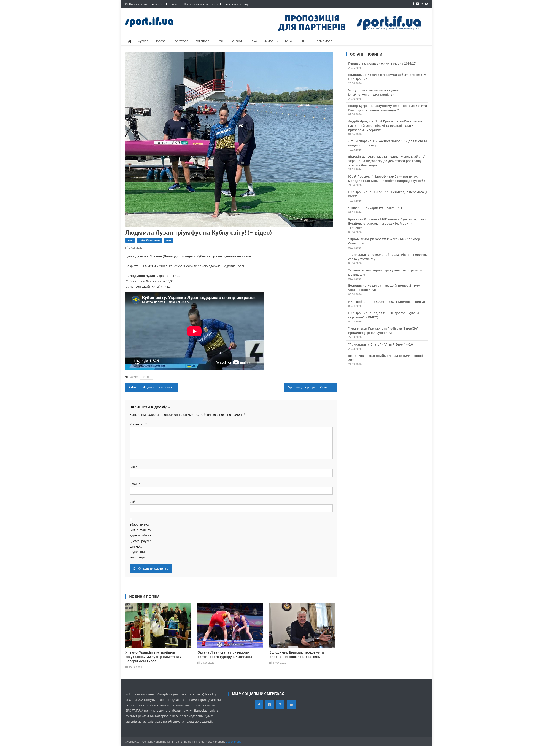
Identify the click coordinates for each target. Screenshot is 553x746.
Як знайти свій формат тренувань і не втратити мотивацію (385, 272)
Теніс (288, 41)
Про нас (174, 4)
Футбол (143, 41)
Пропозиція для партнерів (201, 4)
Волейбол (202, 41)
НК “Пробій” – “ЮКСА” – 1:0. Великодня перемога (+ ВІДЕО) (387, 194)
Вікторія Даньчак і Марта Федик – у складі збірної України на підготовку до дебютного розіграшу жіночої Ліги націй (386, 160)
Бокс (253, 41)
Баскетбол (180, 41)
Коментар (138, 424)
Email (135, 484)
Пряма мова (323, 41)
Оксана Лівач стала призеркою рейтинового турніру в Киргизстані (226, 654)
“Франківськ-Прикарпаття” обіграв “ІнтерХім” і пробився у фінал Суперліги (384, 330)
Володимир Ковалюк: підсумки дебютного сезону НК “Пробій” (387, 77)
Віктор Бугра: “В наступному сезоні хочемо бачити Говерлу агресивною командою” (387, 108)
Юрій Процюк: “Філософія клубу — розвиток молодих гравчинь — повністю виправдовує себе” (387, 178)
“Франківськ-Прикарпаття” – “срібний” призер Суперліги (384, 241)
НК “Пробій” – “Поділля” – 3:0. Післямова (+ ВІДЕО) (386, 302)
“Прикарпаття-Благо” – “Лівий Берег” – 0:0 (380, 344)
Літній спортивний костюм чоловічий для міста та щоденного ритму (387, 143)
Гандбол (237, 41)
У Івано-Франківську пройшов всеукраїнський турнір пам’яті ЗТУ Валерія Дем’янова (153, 656)
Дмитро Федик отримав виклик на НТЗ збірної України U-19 (154, 387)
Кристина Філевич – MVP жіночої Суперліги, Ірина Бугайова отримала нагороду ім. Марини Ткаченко (387, 223)
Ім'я (134, 466)
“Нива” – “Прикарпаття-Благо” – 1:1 (375, 208)
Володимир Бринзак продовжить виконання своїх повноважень (296, 654)
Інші (301, 41)
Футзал (160, 41)
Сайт (133, 502)
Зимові (269, 41)
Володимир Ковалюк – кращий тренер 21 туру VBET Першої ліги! (384, 287)
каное (146, 377)
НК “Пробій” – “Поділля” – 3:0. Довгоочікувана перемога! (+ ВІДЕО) (383, 315)
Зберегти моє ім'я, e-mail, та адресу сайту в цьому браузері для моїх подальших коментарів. (141, 540)
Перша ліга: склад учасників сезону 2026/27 (382, 63)
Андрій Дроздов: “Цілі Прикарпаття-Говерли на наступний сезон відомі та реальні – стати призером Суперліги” (385, 125)
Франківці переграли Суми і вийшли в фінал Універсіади (312, 387)
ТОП (168, 240)
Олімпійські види (149, 240)
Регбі (220, 41)
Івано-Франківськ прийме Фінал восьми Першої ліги (385, 358)
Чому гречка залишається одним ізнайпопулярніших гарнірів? (374, 92)
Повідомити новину (235, 4)
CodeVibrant (233, 741)
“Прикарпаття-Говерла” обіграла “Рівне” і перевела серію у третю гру (388, 256)
